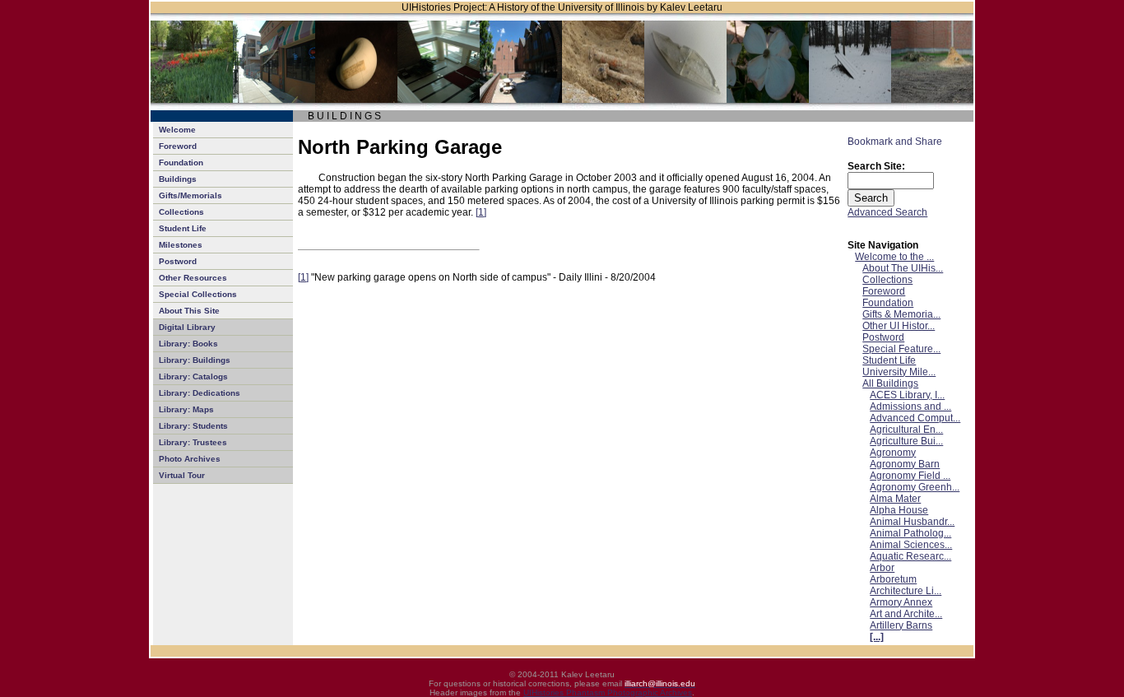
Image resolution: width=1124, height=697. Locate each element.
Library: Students (193, 425)
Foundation (181, 162)
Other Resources (193, 277)
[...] (877, 637)
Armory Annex (901, 602)
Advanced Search (887, 212)
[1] (481, 212)
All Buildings (890, 383)
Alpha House (899, 510)
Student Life (183, 228)
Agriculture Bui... (906, 441)
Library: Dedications (199, 392)
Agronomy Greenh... (914, 487)
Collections (181, 211)
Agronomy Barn (905, 464)
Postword (178, 261)
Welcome (177, 129)
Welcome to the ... (894, 257)
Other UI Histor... (898, 326)
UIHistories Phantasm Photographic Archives (607, 692)
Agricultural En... (906, 429)
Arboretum (893, 579)
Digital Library (187, 327)
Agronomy (893, 452)
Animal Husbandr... (912, 521)
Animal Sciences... (911, 545)
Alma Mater (895, 498)
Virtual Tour (182, 475)
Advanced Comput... (915, 418)
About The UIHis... (902, 268)
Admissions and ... (910, 406)
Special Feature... (901, 349)
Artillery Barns (901, 625)
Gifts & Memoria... (901, 314)
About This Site (189, 310)
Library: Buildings (194, 360)
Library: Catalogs (193, 376)
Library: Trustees (193, 442)
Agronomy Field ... (910, 475)
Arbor (882, 568)
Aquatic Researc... (910, 556)
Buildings (178, 179)
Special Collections (198, 294)
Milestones (180, 244)
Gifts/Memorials (190, 195)
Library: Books (188, 343)
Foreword (178, 146)
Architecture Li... (905, 591)
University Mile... (899, 372)
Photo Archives (190, 458)
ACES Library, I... (907, 395)
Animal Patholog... (910, 533)
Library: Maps (186, 409)
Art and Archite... (906, 614)
